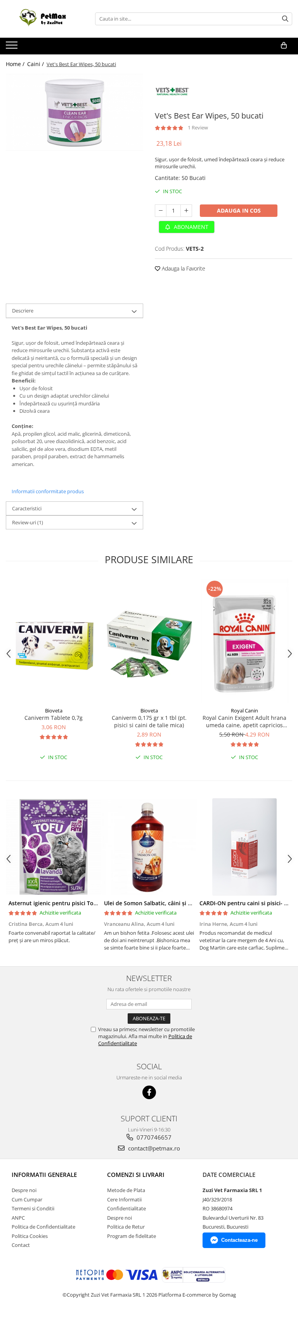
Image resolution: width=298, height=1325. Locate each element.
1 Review (198, 127)
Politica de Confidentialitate (43, 1226)
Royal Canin (244, 710)
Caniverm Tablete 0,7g (53, 717)
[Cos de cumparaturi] (283, 45)
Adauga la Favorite (182, 268)
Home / (16, 64)
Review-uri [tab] (27, 522)
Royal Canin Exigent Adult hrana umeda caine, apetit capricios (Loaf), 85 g (244, 721)
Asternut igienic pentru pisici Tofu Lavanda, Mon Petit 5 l (84, 903)
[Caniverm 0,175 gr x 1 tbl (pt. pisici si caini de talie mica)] (149, 641)
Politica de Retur (126, 1226)
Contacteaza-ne (239, 1240)
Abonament (190, 226)
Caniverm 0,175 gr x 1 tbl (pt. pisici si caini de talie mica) (149, 721)
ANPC (18, 1217)
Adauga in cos (239, 210)
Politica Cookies (30, 1235)
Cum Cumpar (27, 1199)
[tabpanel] (74, 112)
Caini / (36, 64)
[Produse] (12, 47)
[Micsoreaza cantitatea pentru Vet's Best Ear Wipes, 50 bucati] (160, 210)
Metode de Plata (126, 1190)
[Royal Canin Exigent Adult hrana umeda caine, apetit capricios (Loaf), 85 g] (244, 641)
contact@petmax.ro (153, 1148)
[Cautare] (285, 18)
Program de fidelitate (131, 1235)
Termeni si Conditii (33, 1208)
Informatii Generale (44, 1174)
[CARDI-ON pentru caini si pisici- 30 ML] (244, 847)
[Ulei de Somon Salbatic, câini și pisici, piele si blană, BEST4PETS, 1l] (149, 847)
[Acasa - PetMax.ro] (44, 19)
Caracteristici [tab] (27, 508)
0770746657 (153, 1137)
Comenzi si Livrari (136, 1174)
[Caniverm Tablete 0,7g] (53, 641)
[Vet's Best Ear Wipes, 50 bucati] (74, 112)
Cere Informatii (124, 1199)
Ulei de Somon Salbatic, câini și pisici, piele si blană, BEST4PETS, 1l (191, 903)
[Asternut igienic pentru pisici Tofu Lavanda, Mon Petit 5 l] (53, 847)
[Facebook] (149, 1092)
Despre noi (24, 1190)
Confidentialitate (126, 1208)
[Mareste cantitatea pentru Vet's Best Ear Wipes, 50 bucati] (186, 210)
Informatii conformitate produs (48, 491)
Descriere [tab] (22, 310)
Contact (21, 1244)
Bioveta (53, 710)
